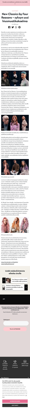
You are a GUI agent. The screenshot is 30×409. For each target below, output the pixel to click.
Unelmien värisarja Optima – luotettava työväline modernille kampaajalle (14, 287)
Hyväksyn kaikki (15, 401)
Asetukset (15, 405)
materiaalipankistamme (7, 264)
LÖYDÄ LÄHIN (25, 363)
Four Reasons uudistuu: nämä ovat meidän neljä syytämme (19, 280)
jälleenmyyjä (25, 365)
